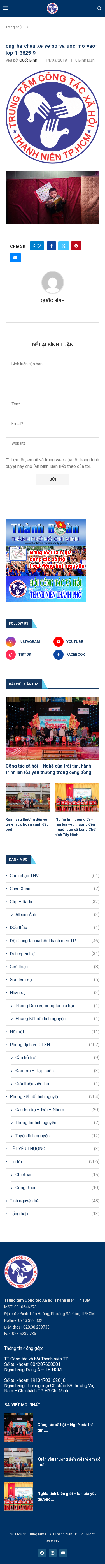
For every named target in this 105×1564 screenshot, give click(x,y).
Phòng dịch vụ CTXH (54, 1044)
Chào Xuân (54, 888)
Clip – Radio (54, 901)
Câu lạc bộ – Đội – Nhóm (57, 1109)
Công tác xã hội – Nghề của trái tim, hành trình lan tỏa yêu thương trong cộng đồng (48, 769)
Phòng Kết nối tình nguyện (57, 1018)
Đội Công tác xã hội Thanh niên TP (54, 940)
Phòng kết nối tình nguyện (54, 1096)
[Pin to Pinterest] (76, 245)
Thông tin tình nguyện (57, 1122)
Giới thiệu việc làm (57, 1083)
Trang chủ (14, 27)
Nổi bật (54, 1031)
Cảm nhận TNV (54, 875)
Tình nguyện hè (54, 1200)
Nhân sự (54, 992)
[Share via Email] (15, 257)
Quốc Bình (28, 60)
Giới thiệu (54, 966)
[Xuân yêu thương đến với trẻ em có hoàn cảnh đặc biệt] (28, 797)
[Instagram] (53, 1553)
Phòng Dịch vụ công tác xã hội (57, 1005)
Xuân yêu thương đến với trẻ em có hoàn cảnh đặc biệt (27, 824)
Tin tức (54, 1161)
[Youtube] (63, 1553)
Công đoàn (57, 1187)
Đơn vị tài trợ (54, 953)
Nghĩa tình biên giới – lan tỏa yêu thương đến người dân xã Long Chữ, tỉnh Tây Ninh (76, 827)
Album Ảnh (57, 914)
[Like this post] (39, 245)
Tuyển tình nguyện (57, 1135)
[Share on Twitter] (63, 245)
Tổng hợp (54, 1213)
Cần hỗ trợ (57, 1057)
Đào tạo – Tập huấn (57, 1070)
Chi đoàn (57, 1174)
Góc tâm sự (54, 979)
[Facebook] (42, 1553)
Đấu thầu (54, 927)
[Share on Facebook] (51, 245)
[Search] (99, 8)
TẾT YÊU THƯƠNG (54, 1148)
